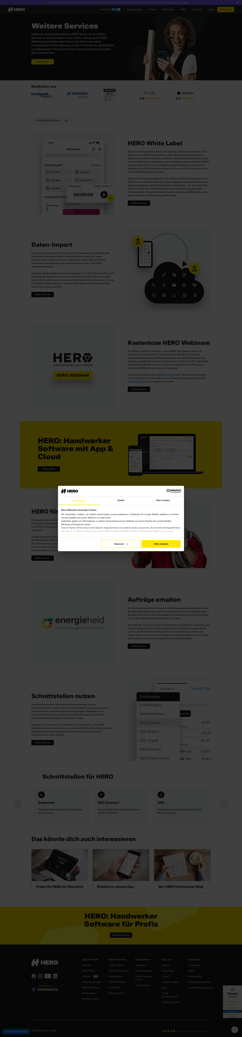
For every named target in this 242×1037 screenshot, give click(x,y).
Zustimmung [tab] (79, 501)
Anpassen (119, 544)
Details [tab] (121, 500)
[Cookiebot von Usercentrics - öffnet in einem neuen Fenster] (168, 491)
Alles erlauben (161, 544)
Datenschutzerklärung (72, 534)
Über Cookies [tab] (163, 500)
